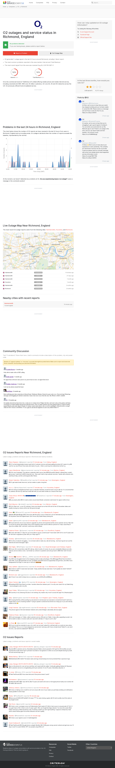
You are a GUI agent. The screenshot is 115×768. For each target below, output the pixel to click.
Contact (62, 2)
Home (31, 2)
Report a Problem (21, 53)
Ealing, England (52, 462)
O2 (18, 6)
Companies (39, 2)
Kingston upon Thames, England (52, 598)
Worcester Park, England (59, 607)
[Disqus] (38, 388)
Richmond (69, 230)
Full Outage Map (57, 53)
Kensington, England (58, 480)
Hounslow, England (53, 487)
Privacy (54, 2)
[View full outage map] (38, 251)
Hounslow (59, 230)
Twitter (69, 747)
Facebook (70, 750)
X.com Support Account (87, 32)
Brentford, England (54, 530)
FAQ (47, 2)
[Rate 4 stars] (97, 87)
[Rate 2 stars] (90, 87)
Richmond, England (53, 623)
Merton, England (59, 470)
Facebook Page (84, 34)
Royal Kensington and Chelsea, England (58, 547)
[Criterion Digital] (57, 763)
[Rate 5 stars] (100, 87)
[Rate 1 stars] (87, 87)
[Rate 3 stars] (93, 87)
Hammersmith (50, 230)
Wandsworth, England (51, 512)
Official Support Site (86, 37)
